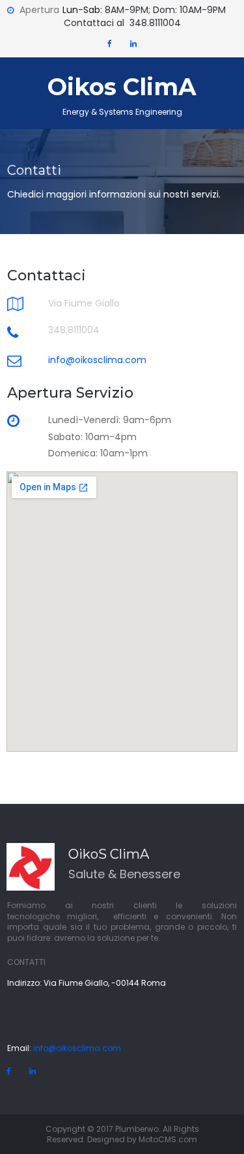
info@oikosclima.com (76, 1048)
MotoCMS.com (168, 1139)
